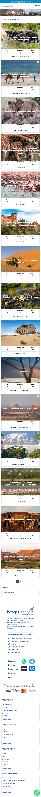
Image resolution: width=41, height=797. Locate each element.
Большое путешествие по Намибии (13, 781)
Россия (4, 732)
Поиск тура (13, 669)
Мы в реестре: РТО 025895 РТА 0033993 (20, 1)
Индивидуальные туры (9, 710)
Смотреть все (6, 719)
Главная (3, 19)
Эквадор (5, 762)
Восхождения (6, 704)
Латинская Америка (8, 734)
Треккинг (5, 707)
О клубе (11, 665)
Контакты (12, 673)
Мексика (5, 764)
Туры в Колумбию (8, 789)
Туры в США (6, 786)
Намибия (5, 753)
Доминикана (6, 759)
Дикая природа (7, 713)
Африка (4, 729)
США (3, 756)
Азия (3, 737)
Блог (10, 677)
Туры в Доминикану (8, 783)
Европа (4, 740)
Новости (11, 661)
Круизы (4, 715)
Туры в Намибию (7, 778)
